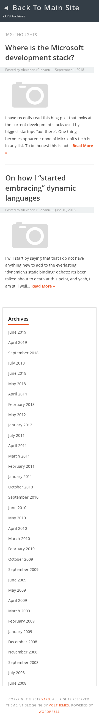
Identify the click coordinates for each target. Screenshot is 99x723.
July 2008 (16, 672)
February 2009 (21, 621)
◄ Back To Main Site (41, 7)
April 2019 (17, 342)
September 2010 (23, 497)
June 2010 (17, 507)
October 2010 (20, 487)
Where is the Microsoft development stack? (44, 52)
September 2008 (23, 662)
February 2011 (21, 466)
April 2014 (17, 394)
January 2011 (20, 476)
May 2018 (17, 383)
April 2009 (17, 600)
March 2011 (19, 456)
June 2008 (17, 683)
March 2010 (19, 538)
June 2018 (17, 373)
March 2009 (19, 610)
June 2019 (17, 332)
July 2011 (16, 435)
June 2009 (17, 580)
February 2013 (21, 404)
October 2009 (20, 559)
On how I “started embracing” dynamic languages (40, 188)
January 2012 (20, 424)
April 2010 (17, 528)
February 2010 (21, 548)
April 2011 (17, 445)
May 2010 (17, 517)
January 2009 (20, 631)
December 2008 (22, 641)
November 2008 (22, 652)
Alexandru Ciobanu (35, 69)
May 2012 (17, 414)
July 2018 (16, 363)
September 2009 (23, 569)
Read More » (43, 286)
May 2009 (17, 590)
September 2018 (23, 352)
